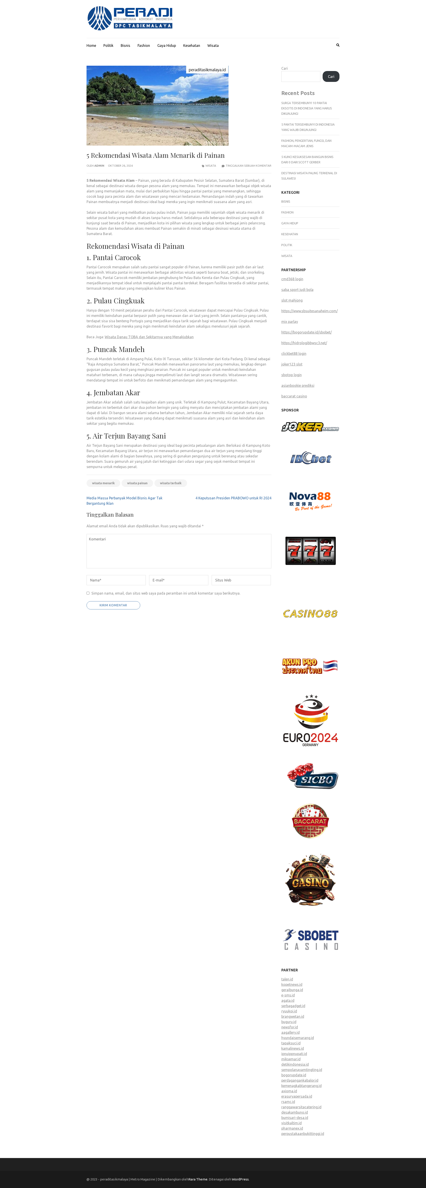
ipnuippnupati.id (294, 1054)
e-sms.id (288, 995)
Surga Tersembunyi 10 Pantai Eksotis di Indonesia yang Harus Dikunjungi (306, 108)
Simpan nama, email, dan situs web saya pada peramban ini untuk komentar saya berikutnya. (165, 593)
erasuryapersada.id (296, 1096)
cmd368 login (292, 279)
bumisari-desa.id (294, 1118)
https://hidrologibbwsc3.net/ (304, 343)
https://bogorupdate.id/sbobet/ (306, 332)
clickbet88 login (293, 354)
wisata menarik (103, 483)
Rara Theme (197, 1179)
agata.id (287, 1000)
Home (91, 45)
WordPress (240, 1179)
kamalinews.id (292, 1048)
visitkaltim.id (291, 1123)
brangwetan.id (292, 1016)
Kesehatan (191, 45)
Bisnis (125, 45)
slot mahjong (292, 300)
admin (99, 165)
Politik (108, 45)
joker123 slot (291, 364)
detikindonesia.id (295, 1064)
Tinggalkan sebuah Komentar (248, 165)
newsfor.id (289, 1027)
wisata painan (137, 483)
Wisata (213, 45)
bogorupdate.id (293, 1075)
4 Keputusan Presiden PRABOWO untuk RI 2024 (233, 498)
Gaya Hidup (166, 45)
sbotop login (291, 375)
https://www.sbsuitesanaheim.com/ (309, 311)
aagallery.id (290, 1032)
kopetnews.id (291, 984)
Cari (284, 68)
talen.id (287, 979)
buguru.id (288, 1022)
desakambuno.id (294, 1112)
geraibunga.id (292, 990)
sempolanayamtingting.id (301, 1070)
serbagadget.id (293, 1006)
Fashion (144, 45)
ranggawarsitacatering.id (301, 1107)
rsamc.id (288, 1102)
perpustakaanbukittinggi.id (302, 1134)
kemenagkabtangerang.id (301, 1086)
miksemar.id (291, 1059)
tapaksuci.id (291, 1043)
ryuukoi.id (289, 1011)
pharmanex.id (292, 1128)
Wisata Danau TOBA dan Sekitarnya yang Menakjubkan (149, 337)
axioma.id (289, 1091)
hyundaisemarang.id (297, 1038)
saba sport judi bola (297, 290)
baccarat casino (294, 396)
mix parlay (289, 322)
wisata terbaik (170, 483)
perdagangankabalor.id (299, 1080)
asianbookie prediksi (297, 385)
